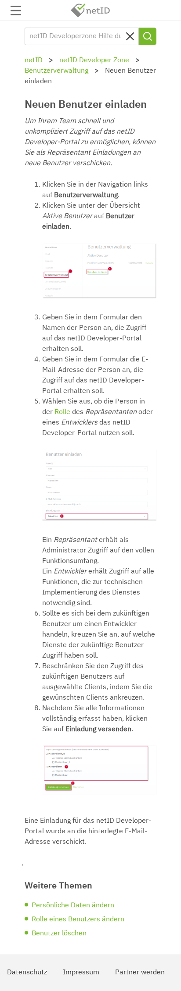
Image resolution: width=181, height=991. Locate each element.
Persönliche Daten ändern (73, 905)
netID (90, 11)
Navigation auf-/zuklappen (16, 11)
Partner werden (140, 972)
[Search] (147, 36)
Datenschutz (27, 972)
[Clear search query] (130, 36)
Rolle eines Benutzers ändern (78, 919)
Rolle (62, 412)
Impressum (81, 972)
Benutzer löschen (59, 933)
